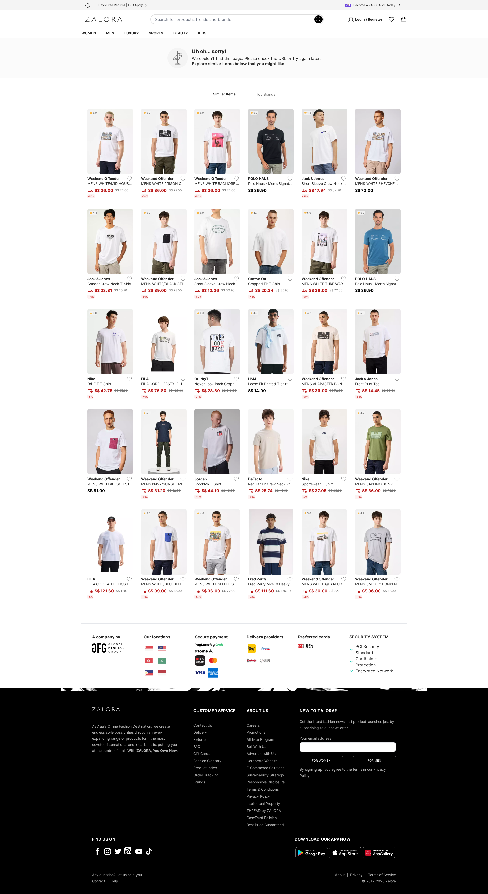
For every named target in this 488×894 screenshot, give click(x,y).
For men (374, 760)
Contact (98, 880)
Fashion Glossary (207, 761)
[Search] (318, 19)
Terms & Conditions (263, 789)
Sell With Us (256, 746)
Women (88, 33)
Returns (199, 739)
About (340, 874)
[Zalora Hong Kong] (149, 661)
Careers (253, 725)
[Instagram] (107, 851)
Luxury (131, 33)
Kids (202, 33)
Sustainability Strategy (265, 775)
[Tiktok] (182, 851)
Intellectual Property (263, 803)
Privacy (356, 874)
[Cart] (404, 19)
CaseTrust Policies (262, 817)
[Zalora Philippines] (149, 673)
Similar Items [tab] (224, 94)
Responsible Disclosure (266, 782)
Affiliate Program (260, 739)
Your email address (315, 738)
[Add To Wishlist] (129, 178)
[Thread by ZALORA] (128, 851)
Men (110, 33)
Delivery (200, 732)
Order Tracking (206, 775)
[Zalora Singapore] (149, 648)
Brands (199, 782)
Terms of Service (382, 874)
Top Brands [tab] (265, 94)
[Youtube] (138, 851)
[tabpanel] (244, 354)
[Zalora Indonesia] (162, 673)
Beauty (180, 33)
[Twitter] (118, 851)
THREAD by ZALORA (264, 810)
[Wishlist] (391, 19)
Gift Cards (201, 753)
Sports (156, 33)
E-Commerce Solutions (265, 768)
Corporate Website (262, 761)
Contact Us (202, 725)
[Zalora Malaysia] (162, 648)
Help (114, 880)
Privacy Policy (258, 796)
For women (321, 760)
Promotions (256, 732)
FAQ (196, 746)
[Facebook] (97, 851)
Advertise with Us (261, 753)
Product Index (205, 768)
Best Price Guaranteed (265, 825)
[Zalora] (103, 19)
